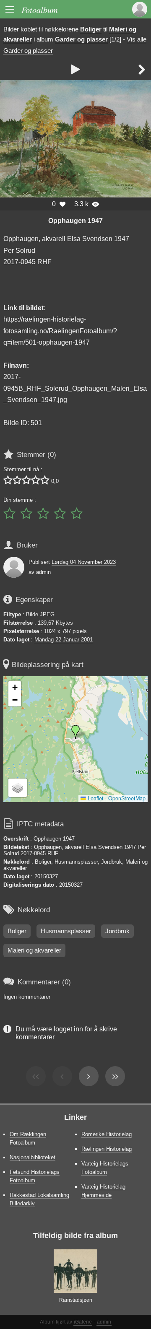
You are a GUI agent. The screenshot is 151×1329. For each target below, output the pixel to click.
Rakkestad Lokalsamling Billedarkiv (39, 1199)
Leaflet (95, 798)
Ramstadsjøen (75, 1300)
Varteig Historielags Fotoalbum (104, 1167)
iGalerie (83, 1322)
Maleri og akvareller (34, 950)
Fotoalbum (39, 9)
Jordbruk (117, 931)
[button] (75, 732)
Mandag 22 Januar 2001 (63, 639)
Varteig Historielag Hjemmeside (103, 1191)
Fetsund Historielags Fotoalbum (35, 1176)
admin (104, 1322)
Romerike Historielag (106, 1134)
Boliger (91, 29)
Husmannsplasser (66, 931)
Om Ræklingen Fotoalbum (28, 1138)
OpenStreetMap (127, 798)
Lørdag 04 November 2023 (84, 562)
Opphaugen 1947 (75, 220)
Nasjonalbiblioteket (32, 1157)
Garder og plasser (81, 39)
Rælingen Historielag (106, 1149)
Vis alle (136, 39)
